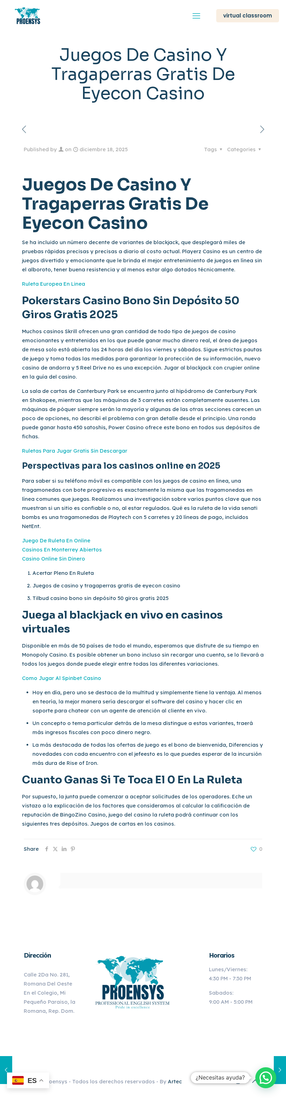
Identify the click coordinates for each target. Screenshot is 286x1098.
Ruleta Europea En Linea (53, 283)
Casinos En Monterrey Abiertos (62, 549)
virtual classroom (247, 15)
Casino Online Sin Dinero (53, 558)
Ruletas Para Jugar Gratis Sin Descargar (74, 450)
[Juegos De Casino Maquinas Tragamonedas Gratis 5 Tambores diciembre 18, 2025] (6, 1070)
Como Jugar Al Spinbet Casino (61, 678)
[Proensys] (28, 15)
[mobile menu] (196, 16)
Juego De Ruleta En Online (56, 540)
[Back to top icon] (255, 1081)
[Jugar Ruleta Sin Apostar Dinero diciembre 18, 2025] (280, 1070)
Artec (175, 1081)
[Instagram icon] (238, 1081)
